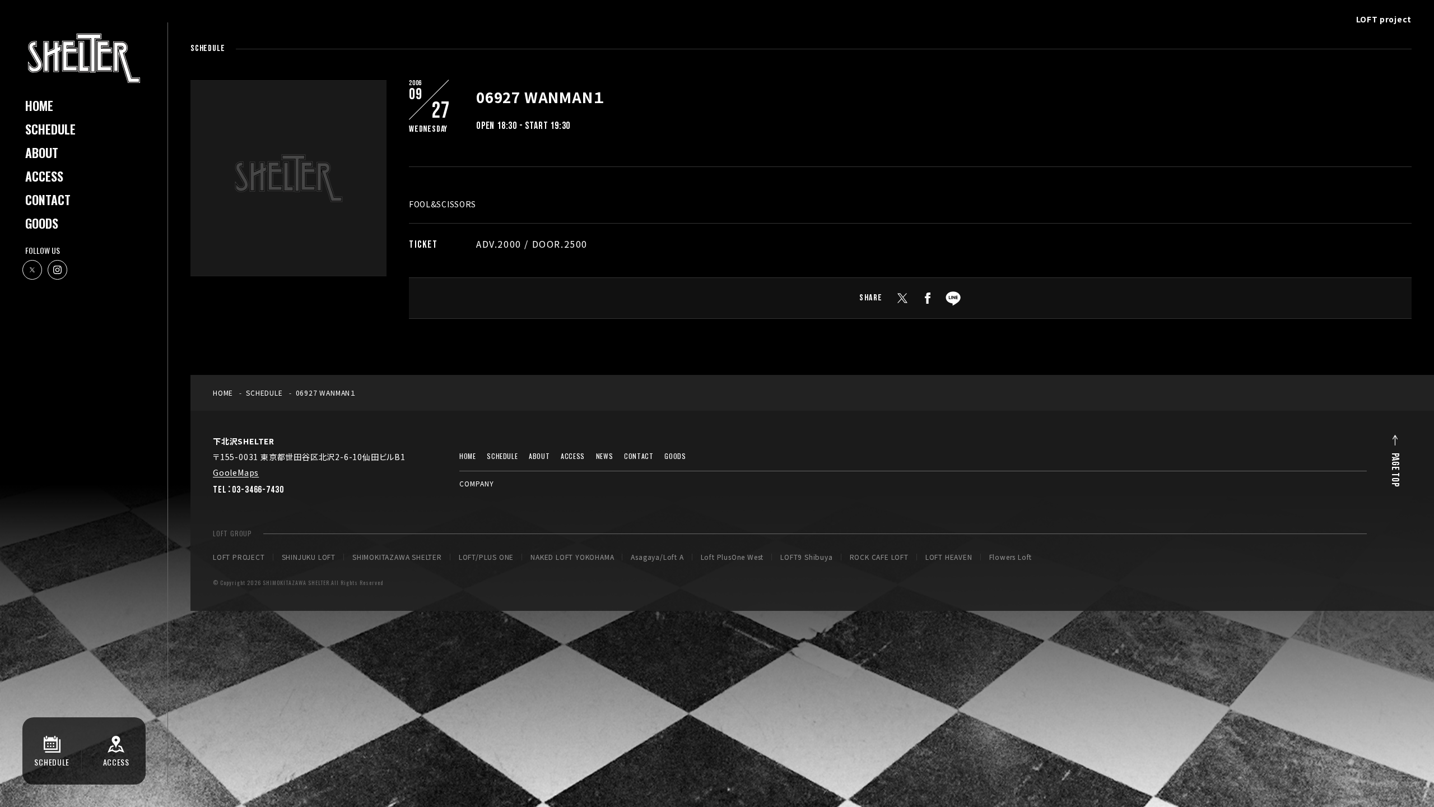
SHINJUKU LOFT (309, 557)
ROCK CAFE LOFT (879, 557)
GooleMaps (236, 472)
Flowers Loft (1010, 557)
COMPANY (476, 483)
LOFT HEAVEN (948, 557)
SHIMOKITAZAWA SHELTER (397, 557)
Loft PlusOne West (732, 557)
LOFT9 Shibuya (806, 557)
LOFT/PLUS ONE (486, 557)
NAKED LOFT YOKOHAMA (572, 557)
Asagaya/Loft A (657, 557)
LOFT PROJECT (239, 557)
